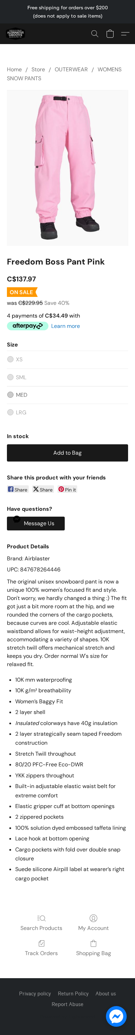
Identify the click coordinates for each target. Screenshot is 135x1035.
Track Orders (41, 953)
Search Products (41, 928)
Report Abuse (67, 1004)
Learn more (65, 326)
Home (14, 69)
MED (21, 395)
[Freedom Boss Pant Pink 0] (67, 168)
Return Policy (73, 994)
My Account (93, 928)
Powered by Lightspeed (67, 1017)
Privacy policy (35, 994)
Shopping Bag (93, 953)
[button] (16, 33)
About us (106, 994)
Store (38, 69)
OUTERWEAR (71, 69)
